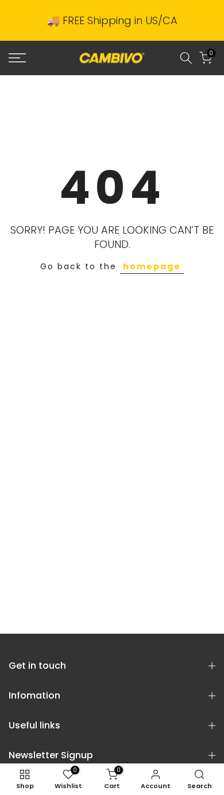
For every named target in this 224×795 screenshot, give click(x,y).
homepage (152, 266)
